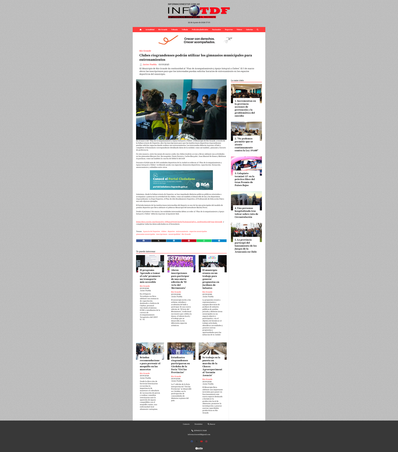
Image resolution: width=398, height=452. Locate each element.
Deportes (229, 30)
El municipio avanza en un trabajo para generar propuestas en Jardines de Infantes (210, 279)
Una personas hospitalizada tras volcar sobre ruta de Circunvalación (246, 213)
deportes (171, 231)
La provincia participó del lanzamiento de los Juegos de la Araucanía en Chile (246, 245)
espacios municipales (198, 231)
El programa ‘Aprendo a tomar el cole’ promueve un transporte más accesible (150, 276)
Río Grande (162, 30)
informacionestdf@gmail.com (199, 434)
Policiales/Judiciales (200, 30)
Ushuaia (174, 30)
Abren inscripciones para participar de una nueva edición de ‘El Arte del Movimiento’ (180, 279)
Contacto (186, 424)
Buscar (212, 424)
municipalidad (174, 234)
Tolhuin (185, 30)
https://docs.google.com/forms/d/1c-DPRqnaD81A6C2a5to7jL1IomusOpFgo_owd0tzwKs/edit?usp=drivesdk (179, 222)
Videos (239, 30)
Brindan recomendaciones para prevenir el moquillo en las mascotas (150, 363)
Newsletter (199, 424)
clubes (163, 231)
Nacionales (216, 30)
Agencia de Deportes (151, 231)
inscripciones (161, 234)
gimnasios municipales (145, 234)
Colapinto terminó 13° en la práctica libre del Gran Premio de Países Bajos (245, 179)
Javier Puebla (150, 64)
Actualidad (150, 30)
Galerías (249, 30)
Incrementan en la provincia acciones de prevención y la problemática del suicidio (245, 108)
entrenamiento (182, 231)
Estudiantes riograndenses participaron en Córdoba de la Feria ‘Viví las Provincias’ (180, 365)
